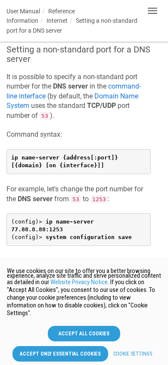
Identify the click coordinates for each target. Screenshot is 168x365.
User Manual (23, 11)
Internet (57, 20)
